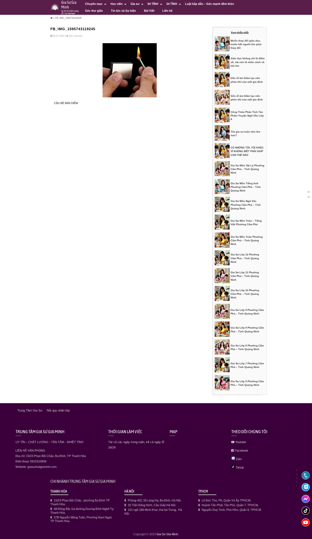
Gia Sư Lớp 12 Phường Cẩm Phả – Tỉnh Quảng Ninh (245, 258)
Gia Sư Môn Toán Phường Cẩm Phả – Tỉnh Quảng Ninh (247, 240)
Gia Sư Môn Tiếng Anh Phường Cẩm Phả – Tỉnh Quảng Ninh (246, 187)
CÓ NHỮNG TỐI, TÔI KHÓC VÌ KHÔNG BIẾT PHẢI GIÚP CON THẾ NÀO (247, 151)
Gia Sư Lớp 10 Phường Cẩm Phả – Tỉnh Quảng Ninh (245, 294)
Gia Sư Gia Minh (167, 534)
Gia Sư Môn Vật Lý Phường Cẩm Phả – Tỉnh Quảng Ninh (247, 169)
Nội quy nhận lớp (58, 410)
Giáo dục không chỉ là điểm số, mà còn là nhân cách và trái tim (248, 62)
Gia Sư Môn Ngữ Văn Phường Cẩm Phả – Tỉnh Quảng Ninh (246, 205)
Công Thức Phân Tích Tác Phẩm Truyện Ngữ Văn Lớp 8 (247, 116)
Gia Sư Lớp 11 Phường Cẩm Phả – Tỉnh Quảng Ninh (245, 276)
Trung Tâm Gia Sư (29, 410)
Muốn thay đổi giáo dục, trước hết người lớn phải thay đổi (246, 44)
